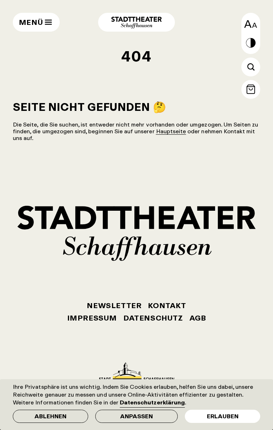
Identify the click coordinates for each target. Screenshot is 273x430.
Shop (250, 89)
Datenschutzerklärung (152, 402)
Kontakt (167, 305)
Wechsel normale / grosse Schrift (250, 24)
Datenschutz (153, 317)
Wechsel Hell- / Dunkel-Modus (250, 42)
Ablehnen (50, 416)
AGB (197, 317)
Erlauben (223, 416)
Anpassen (136, 416)
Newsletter (114, 305)
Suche (250, 67)
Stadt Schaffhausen (136, 371)
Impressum (92, 317)
